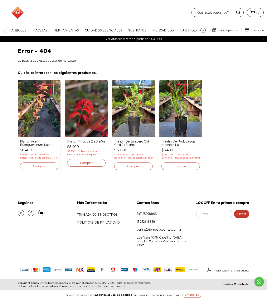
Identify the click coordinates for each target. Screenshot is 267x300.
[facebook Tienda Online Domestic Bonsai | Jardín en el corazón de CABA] (31, 213)
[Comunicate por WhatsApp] (259, 281)
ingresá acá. (84, 286)
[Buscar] (238, 12)
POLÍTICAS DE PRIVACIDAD (98, 222)
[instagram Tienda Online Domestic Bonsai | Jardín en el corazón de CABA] (21, 213)
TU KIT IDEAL (190, 30)
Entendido (192, 294)
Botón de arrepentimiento (110, 286)
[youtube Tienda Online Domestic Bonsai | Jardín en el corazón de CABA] (41, 213)
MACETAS (40, 30)
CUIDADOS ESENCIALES (103, 30)
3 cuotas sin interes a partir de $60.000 (133, 39)
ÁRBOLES (18, 30)
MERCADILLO (163, 30)
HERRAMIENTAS (66, 30)
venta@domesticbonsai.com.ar (159, 229)
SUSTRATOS (137, 30)
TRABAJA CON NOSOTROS (97, 214)
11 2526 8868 (146, 222)
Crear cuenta (241, 270)
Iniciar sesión (221, 270)
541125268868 (147, 214)
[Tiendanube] (236, 284)
